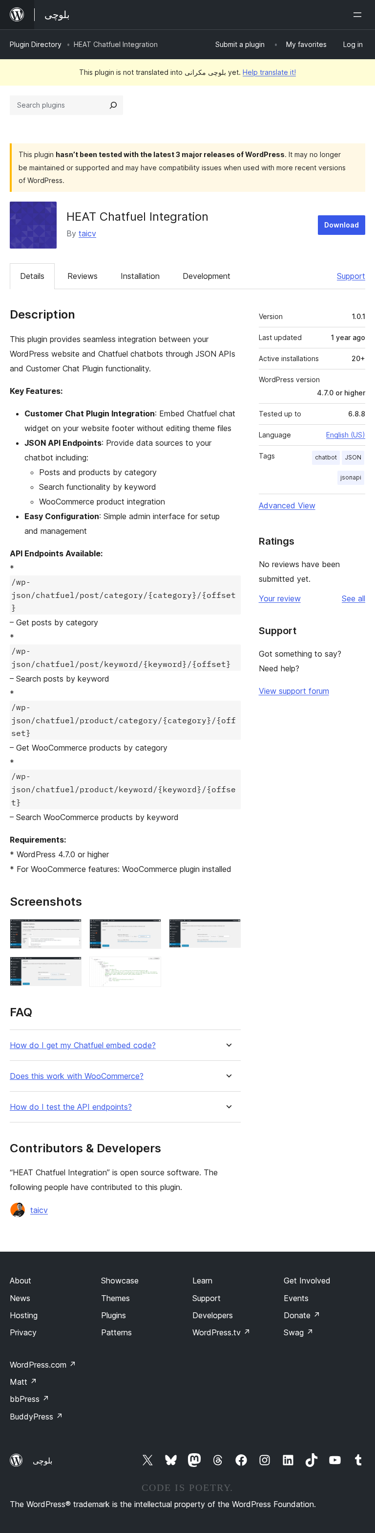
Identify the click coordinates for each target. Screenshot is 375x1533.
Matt (23, 1382)
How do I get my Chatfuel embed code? (83, 1045)
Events (296, 1298)
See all (353, 598)
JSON (353, 457)
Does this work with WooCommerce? (77, 1076)
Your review (280, 598)
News (20, 1298)
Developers (212, 1315)
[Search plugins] (113, 105)
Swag (298, 1332)
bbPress (29, 1399)
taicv (87, 233)
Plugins (113, 1315)
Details (32, 276)
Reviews (82, 276)
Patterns (116, 1332)
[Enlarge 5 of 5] (148, 970)
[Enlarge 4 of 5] (68, 970)
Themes (115, 1298)
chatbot (326, 457)
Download (341, 225)
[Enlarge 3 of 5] (227, 932)
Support (351, 276)
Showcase (120, 1280)
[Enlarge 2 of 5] (148, 932)
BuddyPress (36, 1416)
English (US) (345, 435)
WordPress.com (43, 1365)
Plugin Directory (36, 44)
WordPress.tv (221, 1332)
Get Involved (307, 1280)
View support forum (294, 691)
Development (206, 276)
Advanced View (287, 505)
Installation (140, 276)
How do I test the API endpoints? (71, 1107)
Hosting (24, 1315)
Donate (302, 1315)
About (20, 1280)
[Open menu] (359, 14)
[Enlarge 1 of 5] (68, 932)
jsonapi (350, 477)
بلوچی (42, 1460)
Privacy (23, 1332)
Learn (202, 1280)
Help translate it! (269, 72)
